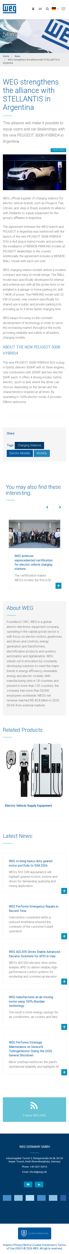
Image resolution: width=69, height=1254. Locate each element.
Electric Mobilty (20, 453)
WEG (8, 8)
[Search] (47, 8)
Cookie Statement (44, 1245)
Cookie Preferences (38, 1233)
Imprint (7, 1245)
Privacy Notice (22, 1245)
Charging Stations (29, 445)
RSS (19, 1248)
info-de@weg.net (38, 1172)
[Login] (33, 8)
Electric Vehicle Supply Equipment (28, 805)
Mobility (42, 453)
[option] (34, 551)
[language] (55, 8)
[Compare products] (40, 8)
